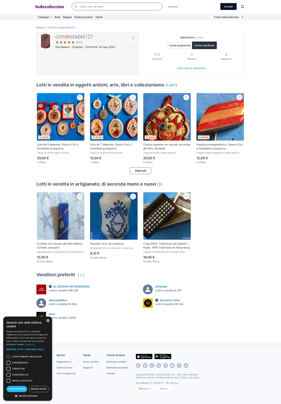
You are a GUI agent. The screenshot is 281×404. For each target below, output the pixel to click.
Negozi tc (88, 367)
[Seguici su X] (158, 365)
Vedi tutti (140, 170)
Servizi (61, 355)
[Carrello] (242, 6)
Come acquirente (179, 45)
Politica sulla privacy (168, 377)
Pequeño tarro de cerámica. (107, 243)
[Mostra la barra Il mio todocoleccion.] (242, 17)
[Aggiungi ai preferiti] (133, 38)
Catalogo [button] (44, 17)
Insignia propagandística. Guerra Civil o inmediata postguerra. (219, 146)
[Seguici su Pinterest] (165, 365)
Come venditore (204, 45)
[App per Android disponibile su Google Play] (162, 356)
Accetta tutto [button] (17, 389)
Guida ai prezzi (83, 17)
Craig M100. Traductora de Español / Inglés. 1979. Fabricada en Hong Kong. (166, 245)
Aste (57, 17)
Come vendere (91, 361)
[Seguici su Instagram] (138, 365)
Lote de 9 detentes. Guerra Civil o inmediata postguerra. (58, 146)
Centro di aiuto (116, 355)
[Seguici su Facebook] (151, 365)
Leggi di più (30, 344)
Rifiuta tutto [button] (39, 389)
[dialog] (27, 359)
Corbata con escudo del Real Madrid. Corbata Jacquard (60, 245)
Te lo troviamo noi (66, 373)
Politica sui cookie (190, 377)
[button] (28, 349)
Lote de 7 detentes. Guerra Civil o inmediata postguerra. (111, 146)
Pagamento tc (64, 361)
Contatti (111, 373)
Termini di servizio (145, 377)
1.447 (171, 85)
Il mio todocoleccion (226, 17)
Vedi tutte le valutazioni (191, 68)
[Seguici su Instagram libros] (145, 365)
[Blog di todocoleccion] (186, 365)
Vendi (98, 17)
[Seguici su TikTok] (179, 365)
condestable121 (74, 36)
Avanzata (173, 6)
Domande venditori (117, 361)
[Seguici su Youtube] (172, 365)
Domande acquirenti (117, 367)
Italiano (145, 388)
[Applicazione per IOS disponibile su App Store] (144, 356)
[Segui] (80, 97)
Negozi (67, 17)
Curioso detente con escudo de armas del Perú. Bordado (166, 146)
